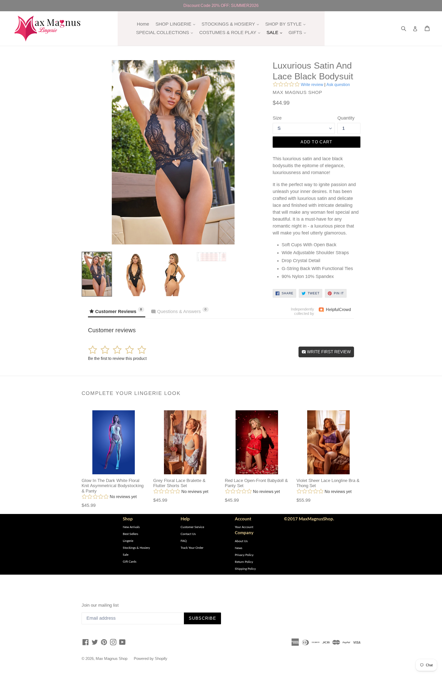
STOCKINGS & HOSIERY (231, 24)
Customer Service (192, 527)
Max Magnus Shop (111, 658)
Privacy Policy (244, 554)
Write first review (328, 352)
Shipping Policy (245, 568)
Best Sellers (130, 533)
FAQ (184, 540)
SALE (276, 32)
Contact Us (188, 533)
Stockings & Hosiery (136, 547)
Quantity (346, 118)
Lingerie (128, 540)
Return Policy (244, 561)
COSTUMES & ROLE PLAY (231, 32)
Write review (312, 84)
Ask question (338, 84)
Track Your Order (192, 547)
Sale (125, 554)
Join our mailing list (100, 605)
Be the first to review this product (117, 358)
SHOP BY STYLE (286, 24)
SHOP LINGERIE (177, 24)
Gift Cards (129, 561)
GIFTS (298, 32)
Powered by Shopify (150, 658)
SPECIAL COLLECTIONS (165, 32)
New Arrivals (131, 527)
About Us (241, 541)
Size (277, 118)
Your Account (244, 527)
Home (143, 24)
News (238, 548)
